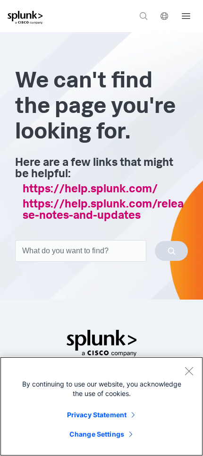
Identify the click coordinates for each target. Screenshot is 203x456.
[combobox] (101, 251)
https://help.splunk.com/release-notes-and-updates (103, 210)
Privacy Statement (97, 415)
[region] (101, 406)
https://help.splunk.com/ (90, 190)
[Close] (189, 371)
